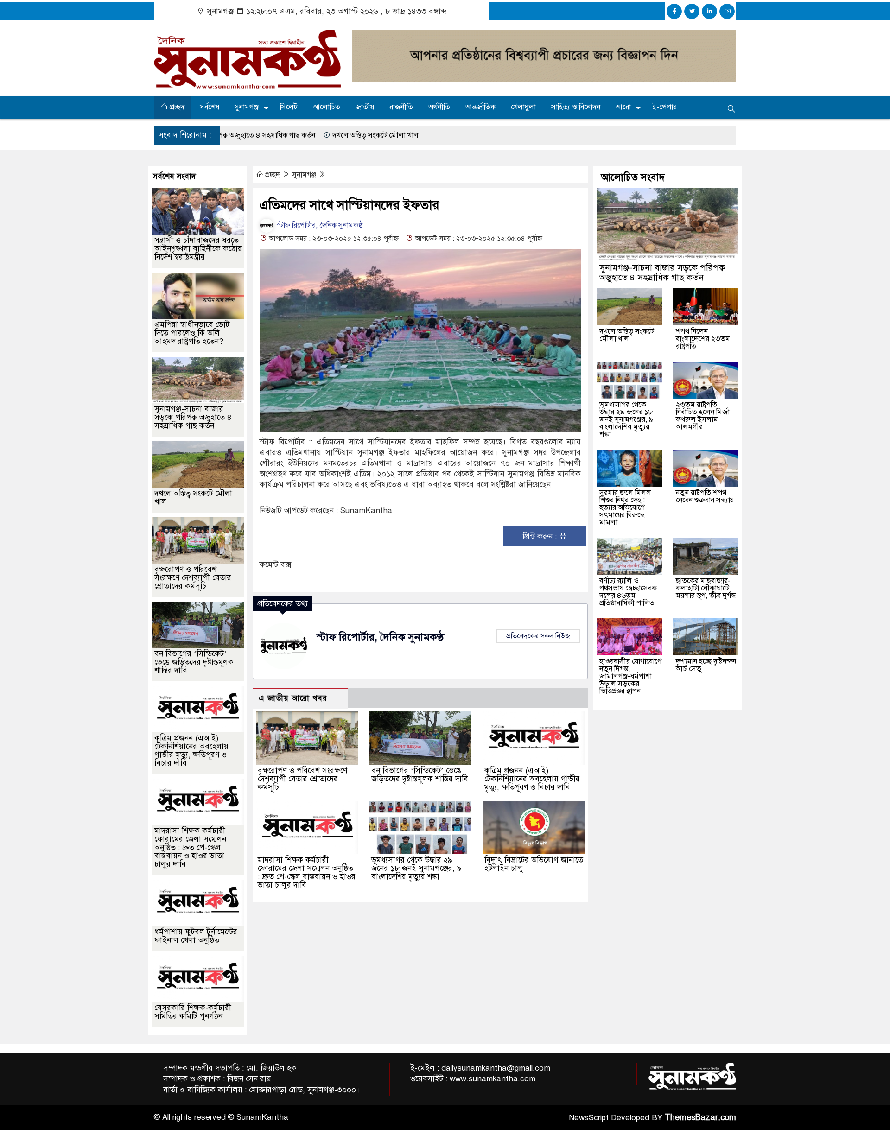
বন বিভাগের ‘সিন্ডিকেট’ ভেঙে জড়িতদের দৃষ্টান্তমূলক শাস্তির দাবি (419, 775)
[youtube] (727, 11)
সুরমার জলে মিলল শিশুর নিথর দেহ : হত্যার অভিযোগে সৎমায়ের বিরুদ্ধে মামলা (625, 507)
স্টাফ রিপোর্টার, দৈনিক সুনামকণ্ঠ (318, 225)
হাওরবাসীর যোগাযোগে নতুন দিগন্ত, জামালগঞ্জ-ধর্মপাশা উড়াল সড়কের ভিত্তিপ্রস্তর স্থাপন (630, 676)
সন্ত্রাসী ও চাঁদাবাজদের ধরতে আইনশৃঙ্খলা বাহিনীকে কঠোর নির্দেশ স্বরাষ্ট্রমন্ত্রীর (198, 248)
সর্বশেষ (209, 107)
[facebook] (674, 11)
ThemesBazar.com (700, 1117)
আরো (623, 107)
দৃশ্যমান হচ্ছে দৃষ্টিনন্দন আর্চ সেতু (706, 665)
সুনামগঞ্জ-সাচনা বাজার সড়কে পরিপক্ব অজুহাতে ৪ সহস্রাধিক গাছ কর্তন (193, 417)
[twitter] (691, 11)
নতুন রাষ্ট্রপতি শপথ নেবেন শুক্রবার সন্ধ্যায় (705, 496)
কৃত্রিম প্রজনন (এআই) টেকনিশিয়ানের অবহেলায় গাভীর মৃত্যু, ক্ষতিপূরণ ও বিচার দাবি (532, 779)
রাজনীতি (401, 107)
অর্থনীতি (439, 107)
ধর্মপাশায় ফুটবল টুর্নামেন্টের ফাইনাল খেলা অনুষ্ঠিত (195, 936)
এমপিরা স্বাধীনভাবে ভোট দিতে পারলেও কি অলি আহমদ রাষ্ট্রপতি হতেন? (191, 333)
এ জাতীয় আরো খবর (293, 698)
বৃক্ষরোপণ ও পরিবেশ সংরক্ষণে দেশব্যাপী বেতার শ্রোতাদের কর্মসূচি (302, 779)
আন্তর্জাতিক (480, 107)
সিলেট (289, 107)
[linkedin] (709, 11)
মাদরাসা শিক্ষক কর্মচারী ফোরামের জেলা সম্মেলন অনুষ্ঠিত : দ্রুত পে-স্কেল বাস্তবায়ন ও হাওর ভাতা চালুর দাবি (307, 872)
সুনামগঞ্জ (247, 107)
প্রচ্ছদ (176, 107)
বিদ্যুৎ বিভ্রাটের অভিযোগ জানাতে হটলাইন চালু (533, 864)
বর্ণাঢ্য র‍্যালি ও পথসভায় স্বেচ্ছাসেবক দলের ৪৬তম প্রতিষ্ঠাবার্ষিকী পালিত (628, 592)
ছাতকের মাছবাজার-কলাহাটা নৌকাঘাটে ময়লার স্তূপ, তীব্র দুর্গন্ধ (706, 588)
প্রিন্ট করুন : (540, 536)
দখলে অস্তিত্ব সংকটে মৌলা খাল (305, 135)
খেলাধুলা (523, 107)
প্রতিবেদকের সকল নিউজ (538, 636)
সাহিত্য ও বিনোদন (575, 107)
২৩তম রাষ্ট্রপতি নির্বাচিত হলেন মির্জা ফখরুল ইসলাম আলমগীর (703, 415)
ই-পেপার (664, 107)
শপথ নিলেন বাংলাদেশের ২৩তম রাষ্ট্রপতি (703, 339)
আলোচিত (326, 107)
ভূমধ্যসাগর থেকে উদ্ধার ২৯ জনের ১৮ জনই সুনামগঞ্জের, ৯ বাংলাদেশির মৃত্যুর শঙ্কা (416, 868)
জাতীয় (365, 107)
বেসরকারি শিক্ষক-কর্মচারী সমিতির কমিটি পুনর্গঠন (192, 1012)
